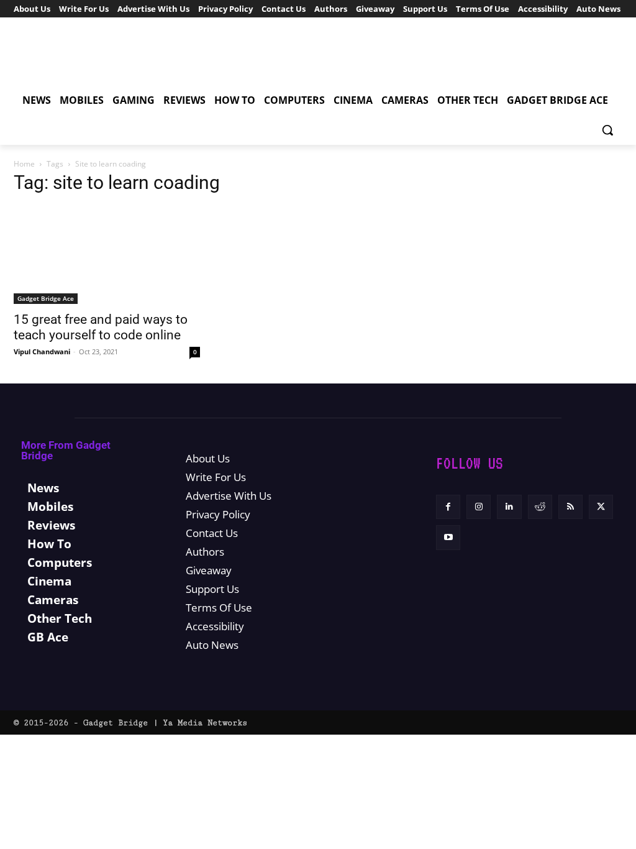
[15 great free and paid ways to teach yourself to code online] (107, 255)
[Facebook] (448, 507)
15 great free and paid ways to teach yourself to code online (101, 327)
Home (24, 163)
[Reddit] (540, 507)
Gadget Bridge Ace (45, 298)
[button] (607, 130)
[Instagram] (478, 507)
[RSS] (570, 507)
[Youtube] (448, 537)
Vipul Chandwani (42, 351)
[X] (601, 507)
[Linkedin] (509, 507)
